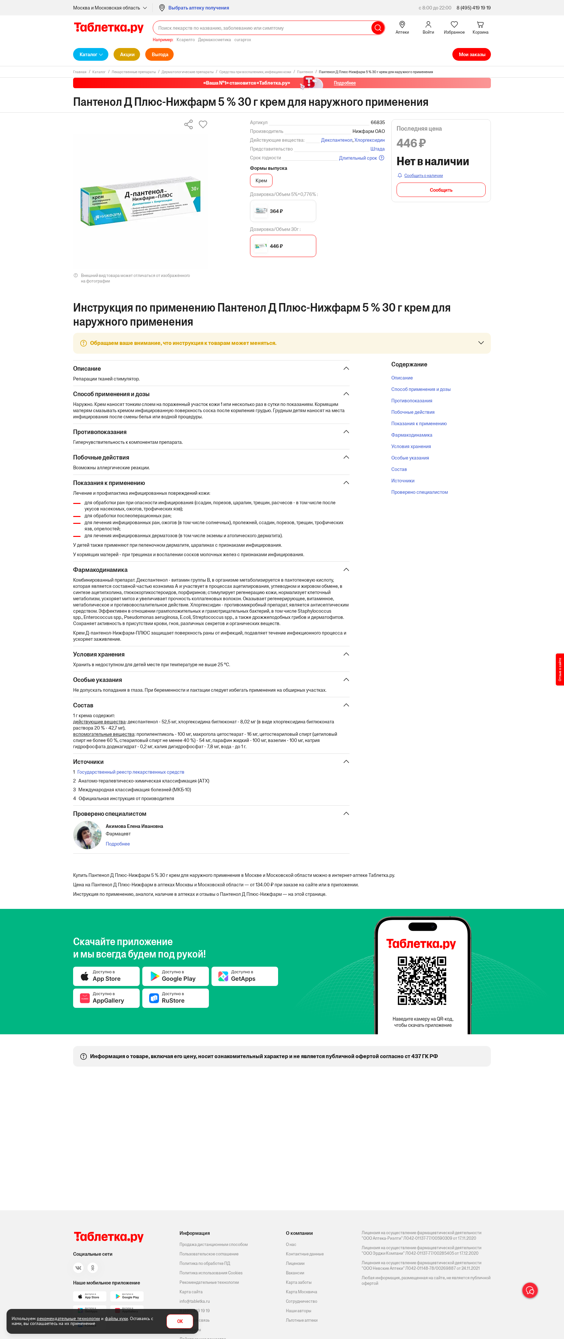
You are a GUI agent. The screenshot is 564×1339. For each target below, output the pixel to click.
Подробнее (118, 844)
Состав (399, 469)
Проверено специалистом (419, 492)
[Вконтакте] (78, 1268)
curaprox (242, 39)
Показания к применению (419, 423)
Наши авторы (298, 1311)
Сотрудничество (301, 1301)
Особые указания (410, 458)
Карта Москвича (301, 1292)
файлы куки (116, 1318)
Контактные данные (305, 1254)
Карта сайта (191, 1292)
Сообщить (441, 190)
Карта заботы (299, 1282)
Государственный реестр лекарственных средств (130, 772)
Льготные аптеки (302, 1320)
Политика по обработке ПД (205, 1263)
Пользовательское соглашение (209, 1254)
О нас (291, 1244)
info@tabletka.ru (195, 1301)
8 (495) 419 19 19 (474, 8)
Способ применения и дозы (421, 389)
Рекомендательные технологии (209, 1282)
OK (180, 1321)
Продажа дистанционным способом (214, 1244)
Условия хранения (411, 446)
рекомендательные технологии (68, 1318)
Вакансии (295, 1273)
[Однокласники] (92, 1268)
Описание (402, 378)
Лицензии (295, 1263)
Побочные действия (413, 412)
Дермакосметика (214, 39)
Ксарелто (186, 39)
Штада (377, 149)
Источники (403, 480)
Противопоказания (411, 400)
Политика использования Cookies (211, 1273)
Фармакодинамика (411, 435)
